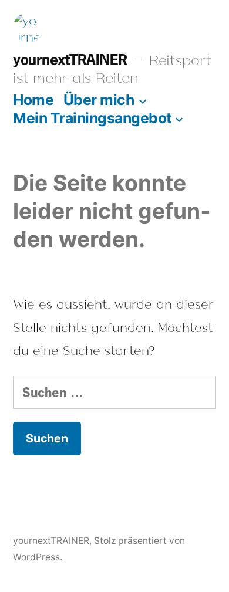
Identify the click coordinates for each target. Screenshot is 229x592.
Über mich (98, 100)
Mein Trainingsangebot (92, 118)
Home (33, 100)
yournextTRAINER (70, 59)
